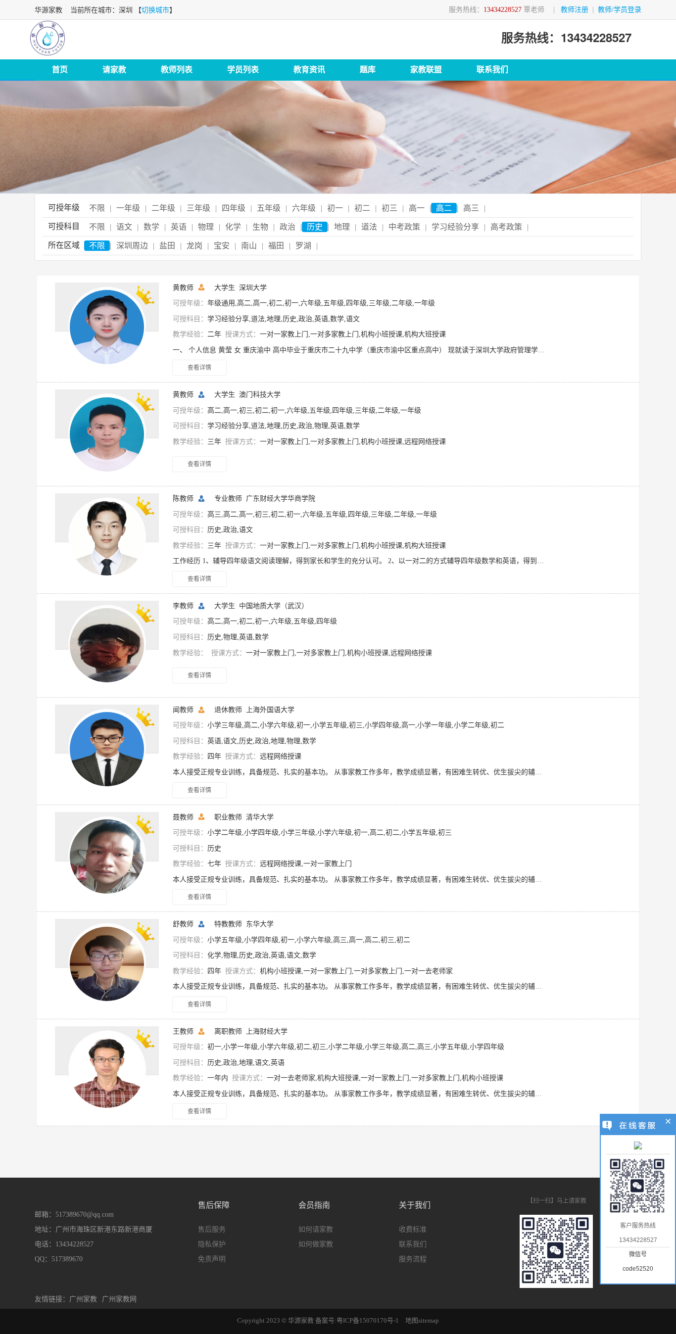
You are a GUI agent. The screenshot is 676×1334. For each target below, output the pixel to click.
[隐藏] (668, 1123)
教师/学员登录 (619, 9)
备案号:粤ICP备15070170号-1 (357, 1320)
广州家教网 (119, 1299)
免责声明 (212, 1259)
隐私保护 (212, 1244)
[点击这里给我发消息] (638, 1146)
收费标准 (413, 1229)
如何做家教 (315, 1244)
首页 (60, 69)
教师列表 (177, 69)
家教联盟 (426, 69)
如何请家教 (315, 1229)
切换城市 (155, 10)
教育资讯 (309, 69)
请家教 (114, 69)
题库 (368, 69)
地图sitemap (422, 1320)
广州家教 (83, 1299)
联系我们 (492, 69)
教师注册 (574, 9)
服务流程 (413, 1259)
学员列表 (243, 69)
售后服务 (212, 1229)
